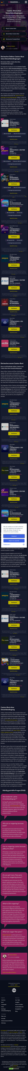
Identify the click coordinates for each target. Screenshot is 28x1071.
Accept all (14, 536)
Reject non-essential (14, 541)
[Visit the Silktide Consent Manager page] (24, 544)
